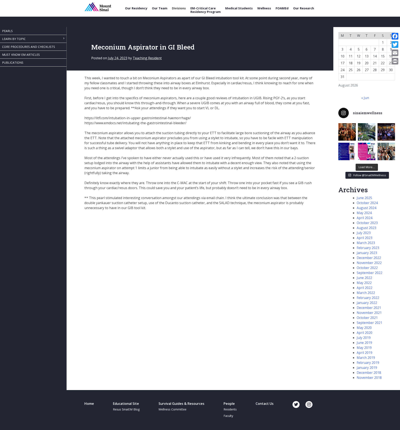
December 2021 (369, 307)
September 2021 (369, 322)
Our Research (303, 8)
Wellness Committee (172, 409)
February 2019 (368, 362)
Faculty (228, 416)
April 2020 (364, 332)
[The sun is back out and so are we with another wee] (347, 151)
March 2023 (366, 242)
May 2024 (364, 213)
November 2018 (369, 377)
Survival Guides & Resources (181, 403)
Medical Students (239, 8)
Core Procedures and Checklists (28, 47)
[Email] (395, 53)
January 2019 (367, 367)
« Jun (365, 97)
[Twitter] (395, 44)
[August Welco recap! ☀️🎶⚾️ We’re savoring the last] (386, 132)
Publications (12, 62)
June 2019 (364, 342)
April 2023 (364, 237)
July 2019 (364, 337)
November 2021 (369, 312)
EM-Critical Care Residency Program (205, 9)
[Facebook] (395, 36)
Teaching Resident (147, 58)
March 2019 (366, 357)
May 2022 (364, 282)
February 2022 (368, 297)
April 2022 (364, 287)
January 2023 (367, 252)
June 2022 (364, 277)
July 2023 (364, 232)
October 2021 (367, 317)
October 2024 (367, 203)
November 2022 (369, 262)
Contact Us (265, 403)
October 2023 (367, 223)
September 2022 (369, 272)
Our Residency (136, 8)
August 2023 (366, 228)
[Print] (395, 61)
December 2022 (369, 257)
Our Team (159, 8)
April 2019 (364, 352)
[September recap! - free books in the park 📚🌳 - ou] (366, 132)
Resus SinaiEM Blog (126, 409)
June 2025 (364, 198)
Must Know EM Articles (21, 55)
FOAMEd (282, 8)
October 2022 (367, 267)
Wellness (264, 8)
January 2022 (367, 302)
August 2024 (366, 208)
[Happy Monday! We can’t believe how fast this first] (366, 151)
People (229, 403)
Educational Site (126, 403)
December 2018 (369, 372)
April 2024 (364, 218)
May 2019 (364, 347)
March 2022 (366, 292)
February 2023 (368, 247)
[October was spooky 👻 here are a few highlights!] (347, 132)
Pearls (7, 31)
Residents (230, 409)
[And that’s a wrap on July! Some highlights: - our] (386, 151)
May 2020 (364, 327)
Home (89, 403)
